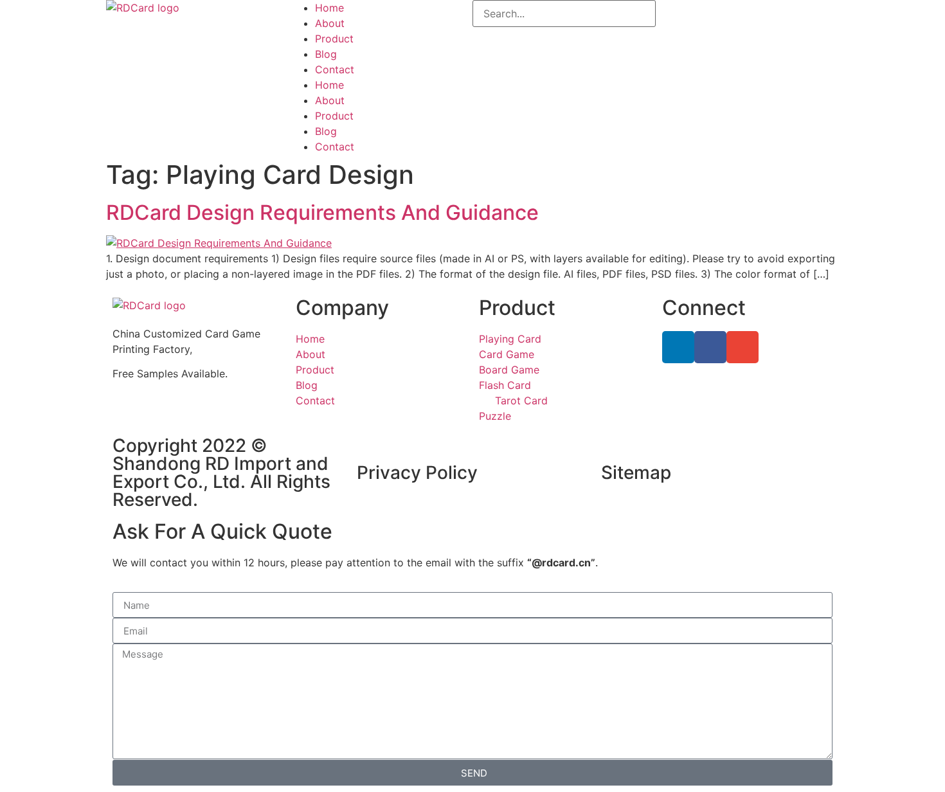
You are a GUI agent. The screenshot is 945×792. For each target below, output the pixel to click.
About (330, 23)
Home (329, 7)
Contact (334, 69)
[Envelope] (742, 347)
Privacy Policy (417, 472)
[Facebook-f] (710, 347)
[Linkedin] (678, 347)
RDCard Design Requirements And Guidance (322, 212)
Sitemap (636, 472)
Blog (326, 54)
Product (334, 38)
